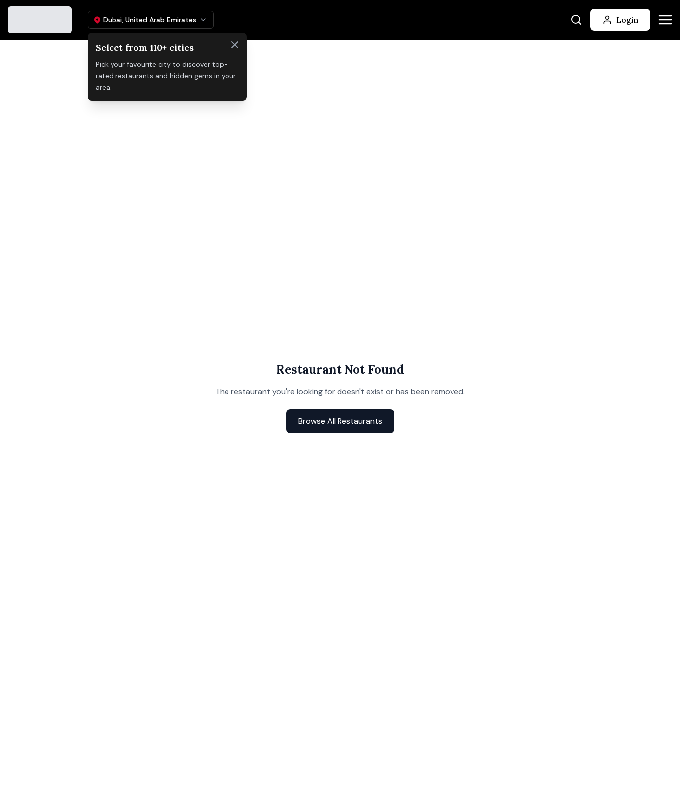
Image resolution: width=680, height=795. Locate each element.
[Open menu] (665, 20)
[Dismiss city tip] (235, 45)
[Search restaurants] (576, 20)
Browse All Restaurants (340, 421)
